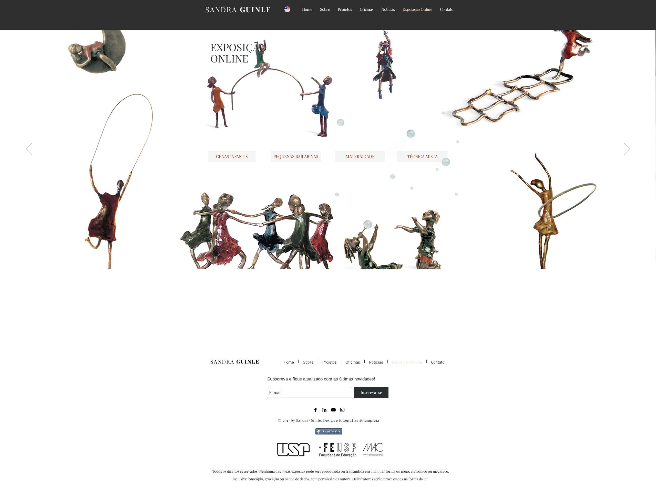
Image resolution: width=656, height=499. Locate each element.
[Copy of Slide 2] (330, 256)
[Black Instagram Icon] (342, 410)
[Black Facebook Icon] (315, 410)
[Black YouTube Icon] (333, 410)
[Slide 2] (325, 256)
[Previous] (29, 149)
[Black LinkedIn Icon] (324, 410)
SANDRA (238, 9)
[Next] (627, 149)
